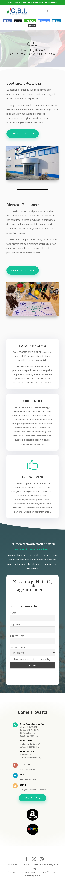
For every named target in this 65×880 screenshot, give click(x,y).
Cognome (15, 624)
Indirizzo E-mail (17, 635)
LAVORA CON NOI (33, 477)
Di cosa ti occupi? (18, 647)
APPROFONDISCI (22, 133)
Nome (13, 612)
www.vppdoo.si (32, 875)
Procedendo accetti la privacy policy (32, 659)
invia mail (32, 798)
